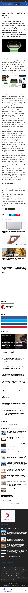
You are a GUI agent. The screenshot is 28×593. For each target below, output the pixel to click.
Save (18, 214)
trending (15, 8)
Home (3, 8)
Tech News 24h (4, 524)
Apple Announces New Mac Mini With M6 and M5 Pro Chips (14, 245)
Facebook (14, 317)
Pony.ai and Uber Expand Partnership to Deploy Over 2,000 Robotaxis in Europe (13, 259)
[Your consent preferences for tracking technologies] (25, 590)
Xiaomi (16, 571)
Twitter (14, 320)
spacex (19, 577)
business (8, 573)
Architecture (10, 567)
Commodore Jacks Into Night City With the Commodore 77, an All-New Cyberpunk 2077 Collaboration (17, 445)
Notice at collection (7, 591)
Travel (12, 571)
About (2, 560)
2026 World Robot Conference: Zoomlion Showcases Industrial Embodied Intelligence (16, 432)
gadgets (10, 8)
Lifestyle (7, 571)
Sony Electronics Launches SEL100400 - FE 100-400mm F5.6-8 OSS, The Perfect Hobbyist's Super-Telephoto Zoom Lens (17, 551)
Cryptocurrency (18, 569)
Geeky (2, 571)
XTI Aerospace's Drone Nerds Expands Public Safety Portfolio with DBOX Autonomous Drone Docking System (16, 470)
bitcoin (2, 573)
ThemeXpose (22, 585)
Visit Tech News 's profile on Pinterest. (9, 424)
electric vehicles (11, 575)
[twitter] (22, 1)
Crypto (12, 569)
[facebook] (20, 1)
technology (3, 579)
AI (1, 567)
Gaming (24, 569)
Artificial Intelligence (19, 567)
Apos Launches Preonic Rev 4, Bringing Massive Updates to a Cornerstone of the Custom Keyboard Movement (16, 477)
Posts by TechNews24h (6, 500)
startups (24, 577)
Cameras (3, 569)
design (12, 573)
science (8, 577)
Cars (8, 569)
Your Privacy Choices (11, 589)
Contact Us (3, 559)
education (18, 573)
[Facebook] (9, 583)
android (21, 571)
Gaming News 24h (5, 526)
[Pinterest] (25, 1)
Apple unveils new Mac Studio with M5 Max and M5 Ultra (13, 232)
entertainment (19, 575)
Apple (6, 8)
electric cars (3, 575)
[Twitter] (11, 583)
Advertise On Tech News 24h (7, 562)
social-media (14, 577)
